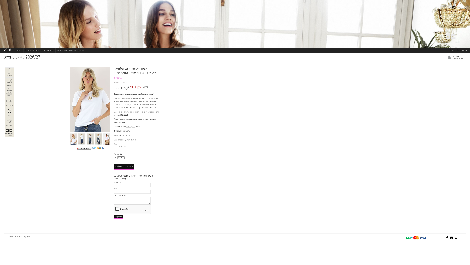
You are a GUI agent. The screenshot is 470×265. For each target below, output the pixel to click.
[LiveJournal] (103, 148)
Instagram (456, 237)
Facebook (447, 237)
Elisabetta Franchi (125, 136)
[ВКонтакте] (92, 148)
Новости (72, 50)
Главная (19, 50)
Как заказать (62, 50)
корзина (456, 56)
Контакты (82, 50)
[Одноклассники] (97, 148)
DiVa (8, 50)
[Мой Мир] (100, 148)
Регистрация (462, 50)
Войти (452, 50)
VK (451, 237)
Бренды (28, 50)
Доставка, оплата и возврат (43, 50)
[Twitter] (95, 148)
